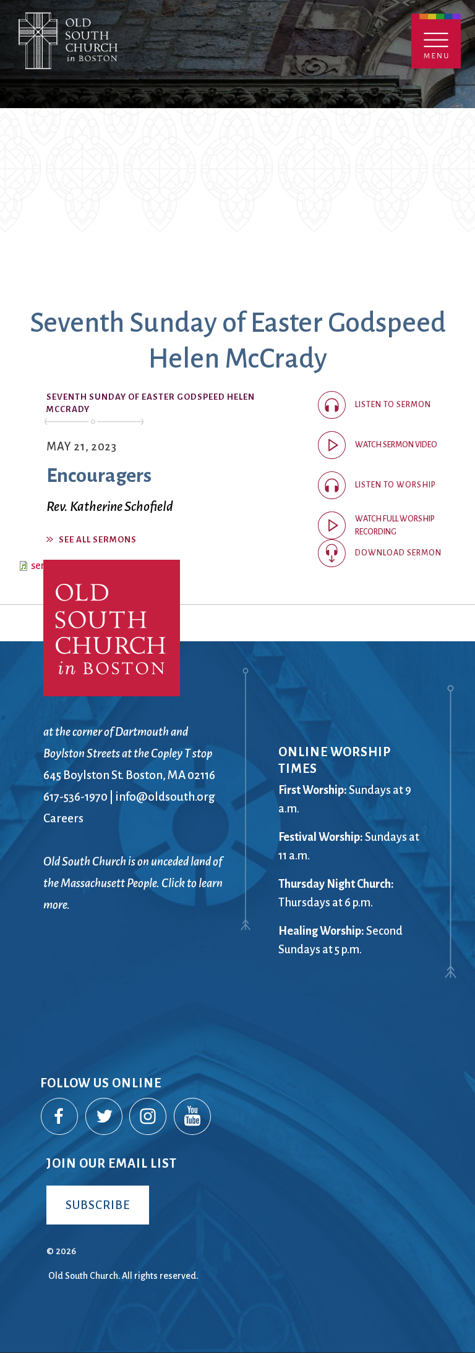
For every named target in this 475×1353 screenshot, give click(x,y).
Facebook (60, 1117)
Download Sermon (398, 553)
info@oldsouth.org (165, 796)
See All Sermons (98, 539)
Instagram (148, 1117)
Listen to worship (395, 485)
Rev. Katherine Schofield (109, 506)
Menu (436, 41)
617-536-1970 (75, 796)
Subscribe (98, 1205)
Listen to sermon (393, 404)
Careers (63, 818)
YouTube (193, 1117)
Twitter (104, 1117)
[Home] (122, 54)
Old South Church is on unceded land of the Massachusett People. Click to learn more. (133, 883)
